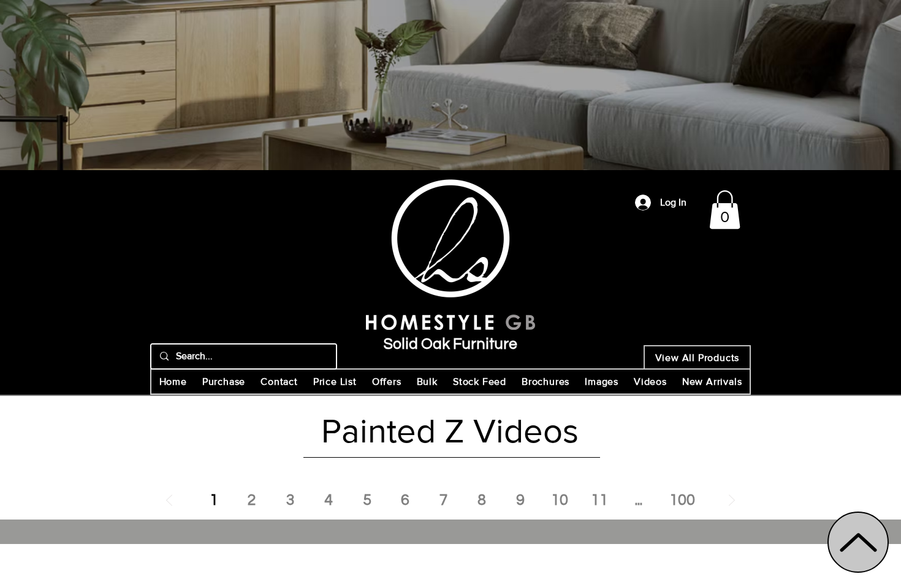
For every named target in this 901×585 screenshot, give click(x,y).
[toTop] (858, 542)
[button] (725, 209)
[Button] (450, 265)
